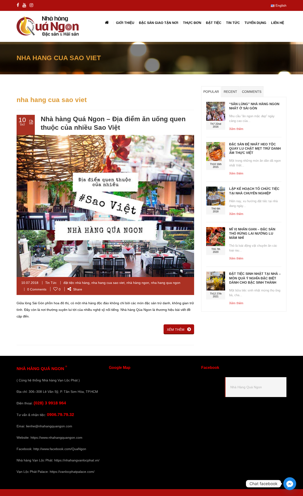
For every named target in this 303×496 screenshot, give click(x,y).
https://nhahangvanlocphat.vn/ (76, 460)
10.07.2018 (29, 283)
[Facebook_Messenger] (289, 483)
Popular (211, 92)
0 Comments (36, 289)
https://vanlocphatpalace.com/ (72, 472)
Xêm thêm (236, 129)
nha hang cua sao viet (108, 283)
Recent (230, 92)
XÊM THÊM (175, 329)
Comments (251, 92)
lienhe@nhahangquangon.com (49, 426)
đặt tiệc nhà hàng (76, 283)
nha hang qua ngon (165, 283)
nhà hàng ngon (137, 283)
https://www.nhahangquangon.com (56, 437)
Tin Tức (51, 283)
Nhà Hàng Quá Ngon (246, 387)
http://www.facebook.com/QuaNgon (59, 449)
